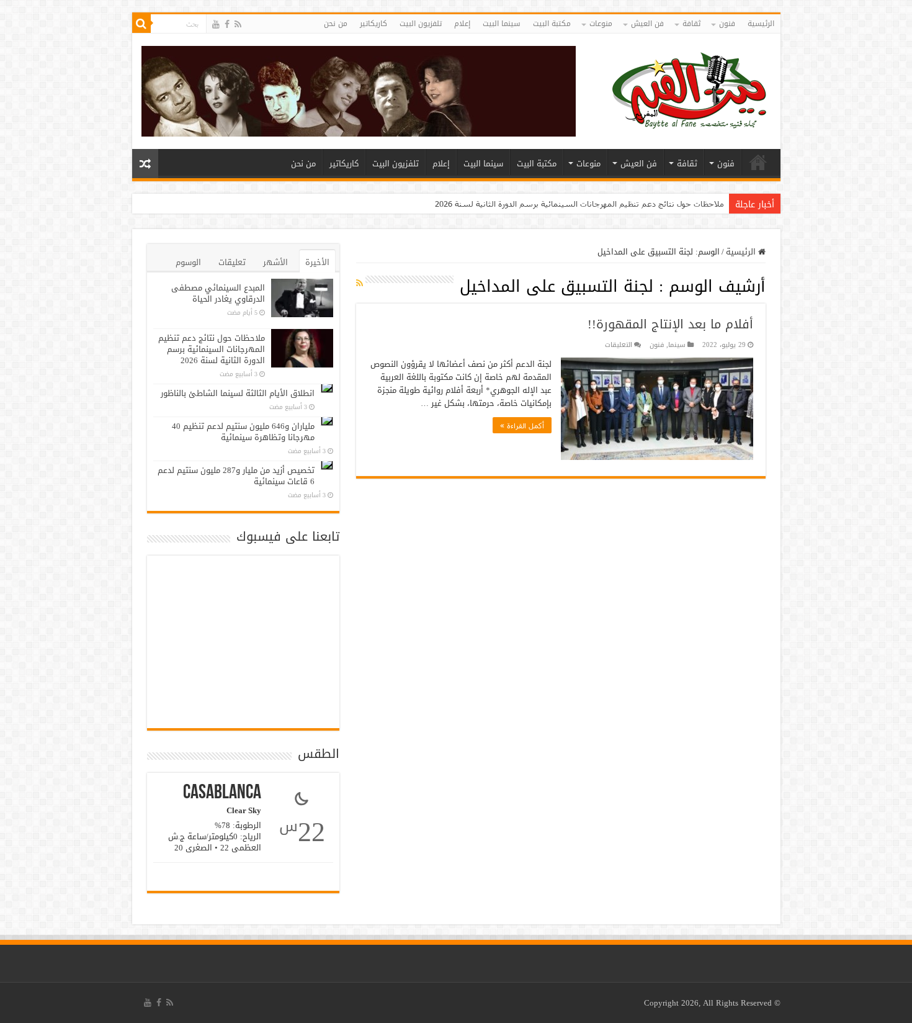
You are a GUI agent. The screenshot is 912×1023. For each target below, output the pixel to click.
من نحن (335, 23)
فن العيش (647, 23)
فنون (727, 23)
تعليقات (232, 262)
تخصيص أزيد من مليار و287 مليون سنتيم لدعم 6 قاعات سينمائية (236, 475)
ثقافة (691, 23)
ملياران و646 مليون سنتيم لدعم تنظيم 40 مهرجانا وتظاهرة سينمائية (243, 431)
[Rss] (238, 24)
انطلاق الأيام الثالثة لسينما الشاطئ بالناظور (238, 393)
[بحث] (141, 23)
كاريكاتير (373, 23)
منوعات (600, 23)
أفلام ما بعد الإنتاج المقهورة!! (670, 324)
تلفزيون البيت (421, 23)
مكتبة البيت (552, 23)
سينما (677, 344)
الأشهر (275, 262)
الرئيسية (761, 23)
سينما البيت (502, 23)
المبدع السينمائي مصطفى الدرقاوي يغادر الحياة (218, 293)
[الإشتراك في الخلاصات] (359, 283)
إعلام (462, 23)
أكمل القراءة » (522, 425)
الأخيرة (317, 262)
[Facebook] (227, 24)
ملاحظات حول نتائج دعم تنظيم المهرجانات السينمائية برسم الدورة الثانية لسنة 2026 (579, 204)
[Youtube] (216, 24)
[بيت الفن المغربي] (690, 88)
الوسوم (188, 262)
